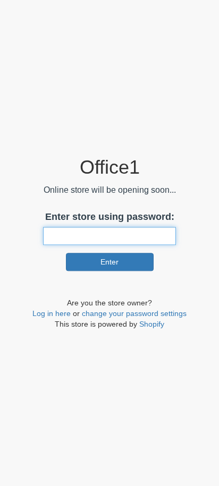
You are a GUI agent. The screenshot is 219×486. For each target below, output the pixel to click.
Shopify (151, 324)
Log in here (51, 313)
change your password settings (134, 313)
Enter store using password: (109, 216)
